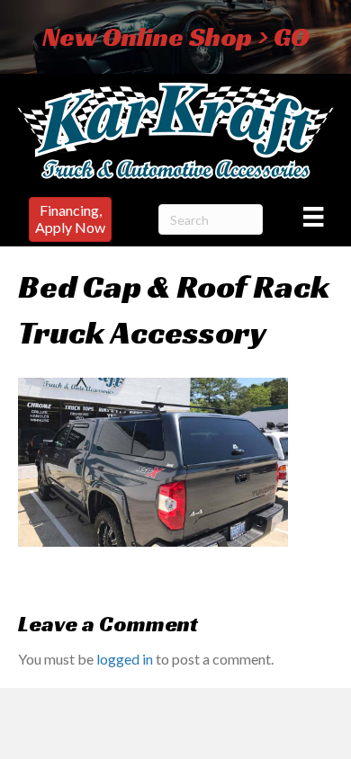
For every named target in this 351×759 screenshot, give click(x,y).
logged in (124, 658)
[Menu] (313, 216)
